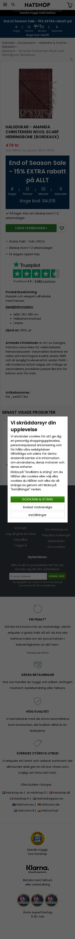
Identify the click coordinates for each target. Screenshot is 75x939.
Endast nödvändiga (37, 507)
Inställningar (37, 515)
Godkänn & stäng (37, 499)
